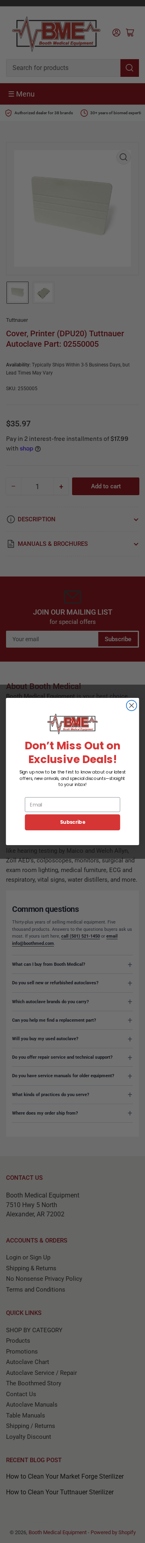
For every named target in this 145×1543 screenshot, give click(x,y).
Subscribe (72, 822)
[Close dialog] (131, 705)
